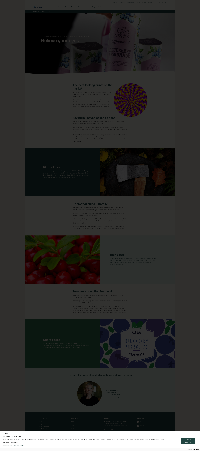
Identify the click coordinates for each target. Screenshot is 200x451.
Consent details (7, 445)
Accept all (188, 439)
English (6, 433)
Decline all (188, 442)
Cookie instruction (19, 445)
